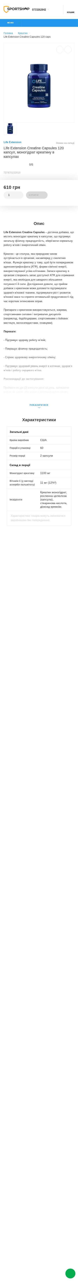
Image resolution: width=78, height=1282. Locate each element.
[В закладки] (68, 49)
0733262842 (39, 9)
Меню (10, 23)
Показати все (39, 405)
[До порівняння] (59, 49)
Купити (33, 195)
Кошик (70, 12)
